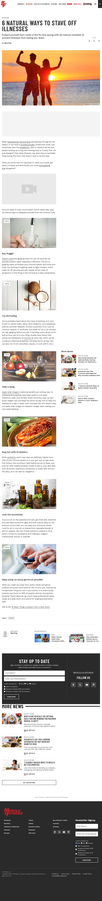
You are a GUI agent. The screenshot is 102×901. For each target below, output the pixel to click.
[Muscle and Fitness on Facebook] (73, 684)
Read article (29, 730)
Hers (78, 4)
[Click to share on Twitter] (94, 41)
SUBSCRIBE (11, 697)
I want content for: (10, 684)
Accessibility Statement (59, 876)
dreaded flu (24, 147)
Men (27, 684)
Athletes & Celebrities (42, 4)
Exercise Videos (34, 826)
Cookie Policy (87, 874)
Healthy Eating (83, 355)
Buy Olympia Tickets (60, 820)
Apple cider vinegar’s (10, 392)
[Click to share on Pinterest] (99, 41)
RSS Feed (32, 833)
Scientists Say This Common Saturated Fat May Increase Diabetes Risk (89, 373)
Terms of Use (65, 874)
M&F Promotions (12, 686)
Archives (56, 823)
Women (33, 684)
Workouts (21, 4)
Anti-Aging (62, 4)
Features (54, 4)
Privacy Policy (76, 874)
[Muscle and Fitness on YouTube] (86, 684)
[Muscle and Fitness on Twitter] (80, 684)
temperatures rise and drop (19, 142)
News (53, 635)
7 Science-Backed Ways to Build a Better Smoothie (88, 387)
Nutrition (29, 4)
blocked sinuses (27, 145)
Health (11, 618)
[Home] (3, 6)
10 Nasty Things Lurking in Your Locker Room (31, 607)
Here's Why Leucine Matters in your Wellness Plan (88, 400)
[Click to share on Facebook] (89, 41)
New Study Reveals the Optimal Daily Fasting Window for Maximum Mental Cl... (87, 361)
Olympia (88, 4)
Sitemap (56, 826)
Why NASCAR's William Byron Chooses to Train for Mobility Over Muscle (93, 641)
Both (22, 684)
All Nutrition (29, 782)
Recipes (6, 833)
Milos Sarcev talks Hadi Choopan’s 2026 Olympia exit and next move (58, 641)
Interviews (90, 635)
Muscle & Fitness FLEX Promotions (18, 691)
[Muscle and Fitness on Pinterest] (93, 684)
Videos (31, 823)
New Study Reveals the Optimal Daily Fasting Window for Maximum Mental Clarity (40, 718)
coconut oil (28, 338)
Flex (70, 4)
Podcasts (32, 830)
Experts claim (8, 259)
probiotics (11, 457)
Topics (31, 820)
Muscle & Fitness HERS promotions (18, 689)
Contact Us (55, 874)
